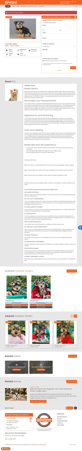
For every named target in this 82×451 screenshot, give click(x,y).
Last (61, 30)
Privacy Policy (73, 444)
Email (44, 32)
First (44, 30)
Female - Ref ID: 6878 (60, 345)
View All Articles (71, 381)
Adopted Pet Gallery (32, 6)
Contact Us (60, 423)
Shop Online (41, 6)
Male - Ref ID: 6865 (35, 345)
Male (8, 299)
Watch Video (16, 369)
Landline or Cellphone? (49, 44)
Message (45, 49)
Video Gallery (23, 6)
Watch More (72, 356)
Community (34, 387)
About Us (59, 419)
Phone (45, 38)
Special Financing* (62, 417)
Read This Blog (35, 401)
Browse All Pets (72, 271)
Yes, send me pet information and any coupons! (55, 60)
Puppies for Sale (15, 6)
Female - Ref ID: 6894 (11, 345)
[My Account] (76, 6)
